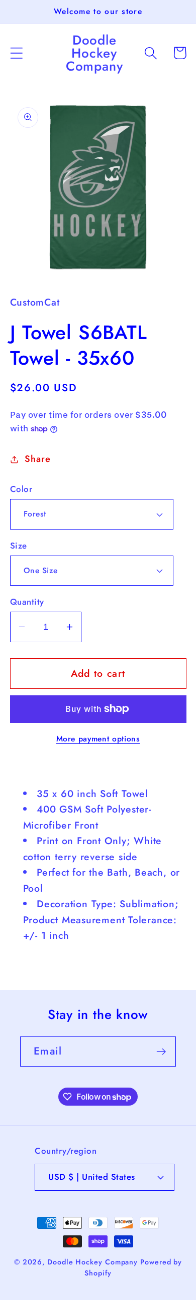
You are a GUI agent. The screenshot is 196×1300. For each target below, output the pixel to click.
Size (18, 546)
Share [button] (37, 458)
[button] (16, 53)
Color (21, 489)
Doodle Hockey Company (92, 1262)
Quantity (27, 602)
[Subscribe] (161, 1051)
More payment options (98, 738)
